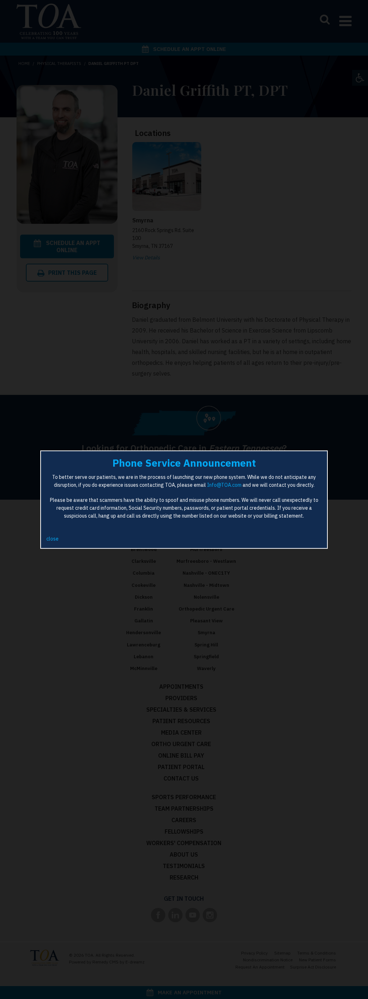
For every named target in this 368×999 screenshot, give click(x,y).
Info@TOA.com (224, 485)
